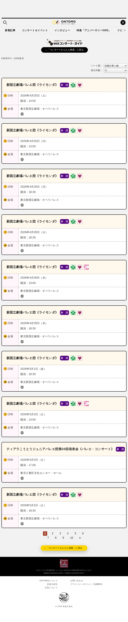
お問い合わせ (76, 581)
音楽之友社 (52, 584)
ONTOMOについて (49, 581)
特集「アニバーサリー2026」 (94, 30)
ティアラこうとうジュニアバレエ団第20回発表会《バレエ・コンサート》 (60, 449)
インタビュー (62, 30)
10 (71, 537)
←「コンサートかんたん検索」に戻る (64, 49)
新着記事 (10, 30)
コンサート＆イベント (35, 30)
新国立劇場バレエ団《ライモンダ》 (32, 84)
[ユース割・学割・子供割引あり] (73, 84)
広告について (51, 588)
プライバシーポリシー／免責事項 (86, 584)
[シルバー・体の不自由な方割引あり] (79, 84)
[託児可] (86, 266)
